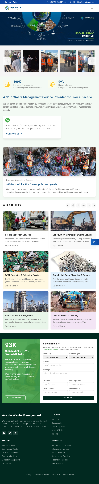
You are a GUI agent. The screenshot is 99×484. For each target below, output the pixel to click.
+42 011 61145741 (52, 350)
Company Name (75, 381)
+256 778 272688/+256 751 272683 (62, 2)
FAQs (15, 2)
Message (46, 370)
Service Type (47, 354)
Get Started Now (15, 398)
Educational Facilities (60, 449)
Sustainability (57, 423)
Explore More (10, 245)
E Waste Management (11, 460)
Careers (8, 2)
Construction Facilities (61, 456)
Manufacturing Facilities (61, 445)
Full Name (46, 381)
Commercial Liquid (9, 456)
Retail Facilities (57, 463)
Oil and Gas (6, 463)
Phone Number (74, 389)
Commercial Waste (10, 449)
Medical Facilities (58, 453)
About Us (55, 419)
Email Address (48, 389)
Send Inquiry (68, 398)
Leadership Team (58, 427)
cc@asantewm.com (86, 2)
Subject (46, 362)
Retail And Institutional (11, 453)
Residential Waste (9, 445)
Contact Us (12, 134)
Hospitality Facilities (60, 460)
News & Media (57, 430)
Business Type (74, 354)
